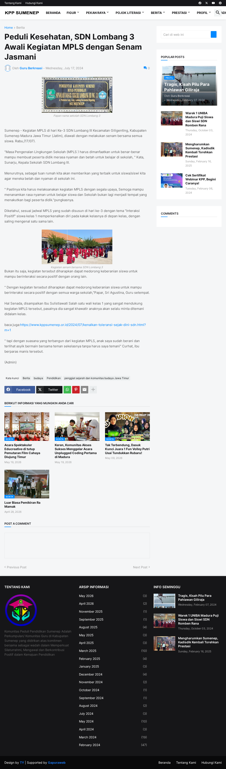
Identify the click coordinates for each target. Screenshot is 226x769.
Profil (202, 13)
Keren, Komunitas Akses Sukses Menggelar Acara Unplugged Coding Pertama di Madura (76, 451)
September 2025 (113, 619)
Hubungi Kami (34, 3)
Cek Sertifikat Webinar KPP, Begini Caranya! (200, 179)
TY (22, 762)
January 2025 (113, 666)
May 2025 (113, 635)
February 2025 (113, 658)
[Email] (84, 389)
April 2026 (113, 603)
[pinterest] (220, 3)
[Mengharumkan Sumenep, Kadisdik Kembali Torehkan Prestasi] (172, 149)
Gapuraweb (57, 762)
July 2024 (113, 713)
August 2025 (113, 627)
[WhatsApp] (67, 389)
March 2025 (113, 651)
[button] (218, 13)
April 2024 (113, 729)
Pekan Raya (95, 13)
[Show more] (93, 389)
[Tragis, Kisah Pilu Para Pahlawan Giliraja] (164, 601)
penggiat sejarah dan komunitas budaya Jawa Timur (96, 378)
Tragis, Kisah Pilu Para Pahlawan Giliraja (194, 597)
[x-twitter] (206, 3)
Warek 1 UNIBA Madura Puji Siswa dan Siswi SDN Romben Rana (199, 119)
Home (8, 27)
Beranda (53, 13)
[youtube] (213, 3)
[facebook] (200, 3)
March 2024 (113, 737)
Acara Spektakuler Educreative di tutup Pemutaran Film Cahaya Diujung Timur (22, 451)
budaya (38, 378)
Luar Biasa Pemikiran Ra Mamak (22, 504)
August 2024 (113, 705)
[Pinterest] (76, 389)
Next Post (140, 567)
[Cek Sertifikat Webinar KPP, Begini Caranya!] (172, 180)
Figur (71, 13)
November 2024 (113, 682)
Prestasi (179, 13)
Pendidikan (54, 378)
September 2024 (113, 698)
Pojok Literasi (128, 13)
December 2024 (113, 674)
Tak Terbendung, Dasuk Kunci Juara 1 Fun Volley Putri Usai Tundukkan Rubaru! (127, 449)
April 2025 (113, 643)
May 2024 (113, 721)
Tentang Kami (12, 3)
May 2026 (113, 596)
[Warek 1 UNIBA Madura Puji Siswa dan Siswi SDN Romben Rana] (172, 118)
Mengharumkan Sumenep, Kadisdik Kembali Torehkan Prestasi (200, 150)
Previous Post (16, 567)
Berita (156, 13)
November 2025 (113, 611)
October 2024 (113, 690)
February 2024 (113, 745)
